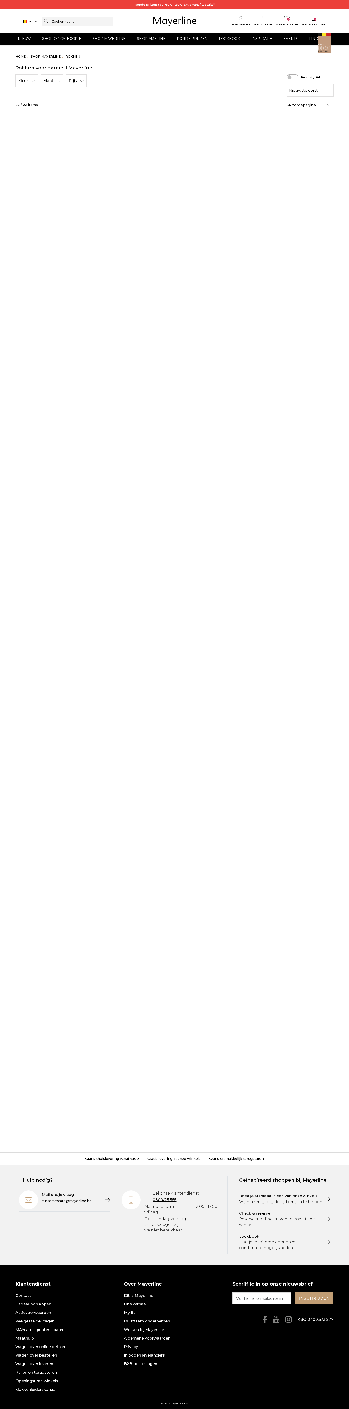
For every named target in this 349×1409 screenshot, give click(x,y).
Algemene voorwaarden (147, 1338)
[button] (24, 39)
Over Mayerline (143, 1284)
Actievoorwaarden (33, 1312)
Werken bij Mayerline (144, 1329)
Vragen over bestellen (36, 1355)
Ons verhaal (135, 1304)
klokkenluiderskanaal (36, 1389)
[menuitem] (24, 39)
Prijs (73, 80)
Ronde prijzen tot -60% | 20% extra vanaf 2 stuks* (175, 4)
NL (30, 21)
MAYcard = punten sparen (40, 1329)
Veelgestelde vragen (35, 1321)
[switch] (292, 77)
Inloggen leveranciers (144, 1355)
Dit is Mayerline (138, 1295)
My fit (129, 1312)
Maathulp (24, 1338)
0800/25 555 (164, 1200)
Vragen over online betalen (40, 1347)
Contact (23, 1295)
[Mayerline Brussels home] (174, 21)
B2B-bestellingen (140, 1364)
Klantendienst (33, 1284)
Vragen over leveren (34, 1364)
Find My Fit (311, 77)
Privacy (131, 1347)
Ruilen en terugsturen (36, 1372)
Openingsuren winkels (36, 1381)
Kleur (23, 80)
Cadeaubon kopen (33, 1304)
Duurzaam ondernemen (147, 1321)
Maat (48, 80)
